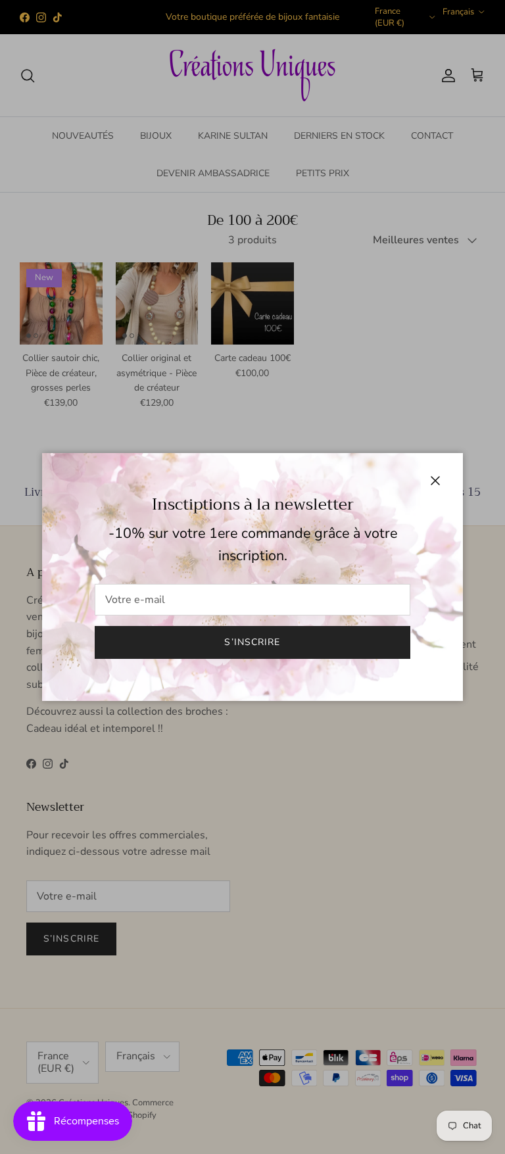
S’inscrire (252, 642)
